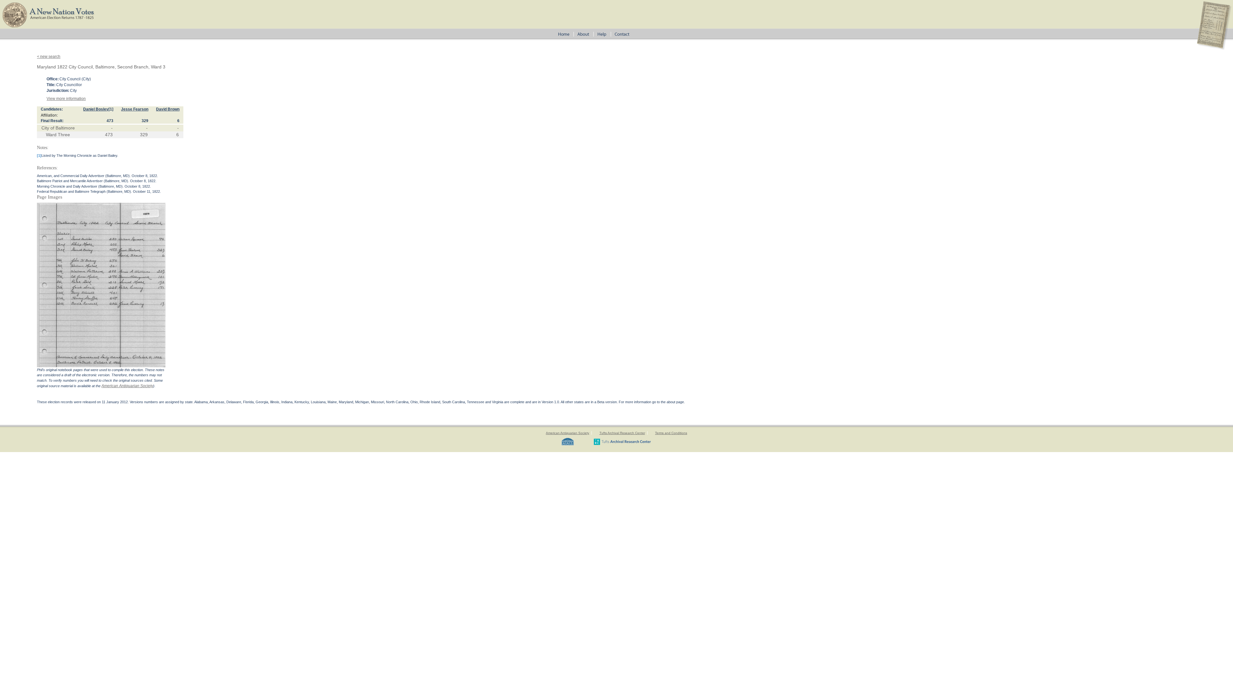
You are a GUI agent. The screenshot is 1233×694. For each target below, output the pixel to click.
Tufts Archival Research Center (622, 433)
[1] (111, 109)
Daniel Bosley (96, 109)
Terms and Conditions (671, 433)
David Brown (167, 109)
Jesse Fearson (134, 109)
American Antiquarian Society (127, 386)
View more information (66, 98)
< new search (48, 56)
